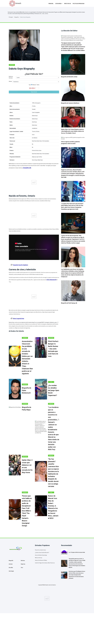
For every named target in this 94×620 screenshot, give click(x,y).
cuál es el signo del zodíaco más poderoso (45, 562)
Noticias (51, 337)
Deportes (23, 564)
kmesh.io (27, 12)
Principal (51, 3)
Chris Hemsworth (51, 279)
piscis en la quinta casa (40, 550)
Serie (38, 84)
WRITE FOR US (67, 3)
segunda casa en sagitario (20, 265)
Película (34, 84)
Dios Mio (11, 567)
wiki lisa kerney (38, 557)
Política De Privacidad (78, 3)
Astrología (11, 571)
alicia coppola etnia (18, 318)
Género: (10, 81)
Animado (25, 337)
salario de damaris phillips (41, 560)
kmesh (18, 3)
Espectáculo (34, 92)
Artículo (11, 564)
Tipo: (30, 84)
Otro (51, 492)
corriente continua (25, 492)
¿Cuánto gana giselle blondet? (42, 552)
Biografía (16, 17)
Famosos (51, 403)
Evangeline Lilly (27, 167)
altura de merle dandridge (41, 555)
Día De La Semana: (11, 77)
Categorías (58, 3)
